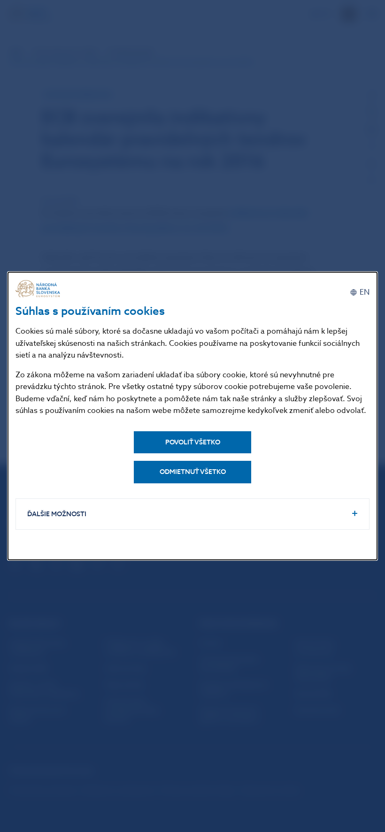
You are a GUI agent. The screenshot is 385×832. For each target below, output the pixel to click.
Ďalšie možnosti (56, 514)
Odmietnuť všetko (193, 472)
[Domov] (38, 289)
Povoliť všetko (192, 442)
